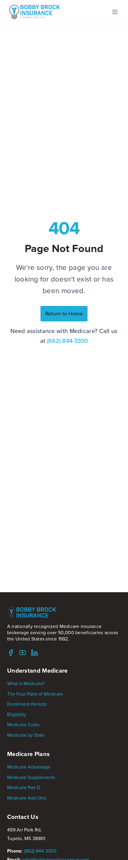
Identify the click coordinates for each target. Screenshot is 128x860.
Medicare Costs (23, 724)
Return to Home (64, 313)
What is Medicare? (26, 683)
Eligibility (16, 714)
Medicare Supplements (31, 777)
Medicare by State (26, 735)
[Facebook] (10, 652)
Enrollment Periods (26, 704)
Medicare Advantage (28, 766)
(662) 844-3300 (67, 340)
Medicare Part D (23, 787)
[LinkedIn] (34, 652)
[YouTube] (22, 652)
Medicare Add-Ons (26, 797)
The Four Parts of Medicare (35, 694)
